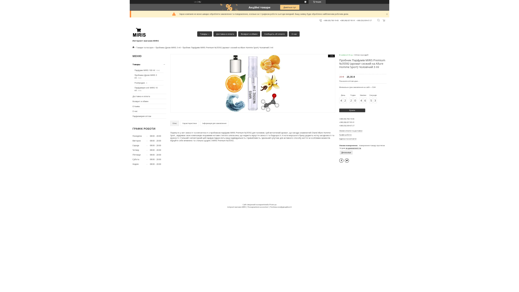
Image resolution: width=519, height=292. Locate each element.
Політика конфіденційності (281, 207)
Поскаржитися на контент (258, 207)
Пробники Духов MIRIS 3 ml (168, 47)
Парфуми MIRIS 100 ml (144, 70)
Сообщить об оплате (274, 34)
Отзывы (136, 106)
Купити (352, 110)
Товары (203, 34)
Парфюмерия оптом (141, 116)
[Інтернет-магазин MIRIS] (139, 32)
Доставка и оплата (225, 34)
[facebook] (341, 160)
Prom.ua (273, 204)
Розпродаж (139, 83)
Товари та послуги (144, 47)
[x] (347, 160)
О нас (294, 34)
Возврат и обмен (249, 34)
